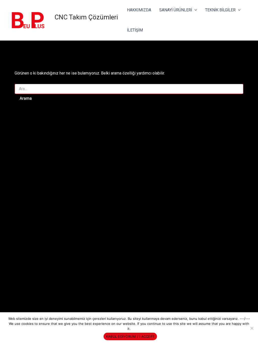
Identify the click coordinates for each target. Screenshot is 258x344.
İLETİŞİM (135, 30)
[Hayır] (251, 328)
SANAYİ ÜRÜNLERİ (175, 10)
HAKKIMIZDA (139, 10)
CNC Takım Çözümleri (86, 17)
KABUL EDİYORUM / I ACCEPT (130, 336)
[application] (194, 10)
